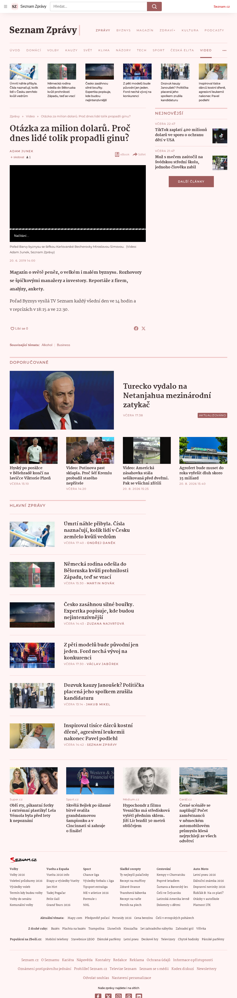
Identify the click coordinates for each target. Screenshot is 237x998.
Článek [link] (18, 178)
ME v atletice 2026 (96, 893)
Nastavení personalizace (131, 978)
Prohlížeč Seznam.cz (90, 969)
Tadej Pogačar (56, 893)
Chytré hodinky (188, 939)
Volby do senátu (20, 899)
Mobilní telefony (56, 939)
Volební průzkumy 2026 (26, 881)
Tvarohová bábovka (133, 893)
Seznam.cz (222, 6)
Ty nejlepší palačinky (134, 875)
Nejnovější (169, 113)
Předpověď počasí (97, 918)
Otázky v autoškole (206, 899)
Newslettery (206, 969)
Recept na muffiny (133, 881)
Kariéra (68, 960)
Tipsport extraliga (95, 887)
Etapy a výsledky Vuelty (63, 881)
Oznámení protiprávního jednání (44, 969)
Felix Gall (53, 899)
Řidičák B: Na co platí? (208, 893)
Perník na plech (130, 905)
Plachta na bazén (74, 928)
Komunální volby (21, 905)
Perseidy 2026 (121, 918)
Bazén (55, 928)
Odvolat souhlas (96, 978)
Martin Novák (101, 583)
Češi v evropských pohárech (175, 918)
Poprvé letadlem (168, 881)
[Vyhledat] (154, 6)
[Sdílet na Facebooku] (136, 328)
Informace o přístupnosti (193, 960)
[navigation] (5, 6)
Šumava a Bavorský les (172, 887)
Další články (191, 181)
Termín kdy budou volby (26, 893)
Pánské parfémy (213, 939)
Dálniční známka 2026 (208, 881)
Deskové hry (149, 939)
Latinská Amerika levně (173, 899)
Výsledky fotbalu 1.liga (98, 881)
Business (63, 345)
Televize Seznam (123, 969)
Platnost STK (202, 905)
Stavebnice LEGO (82, 939)
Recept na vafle (130, 899)
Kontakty (102, 960)
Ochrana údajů (158, 960)
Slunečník (114, 928)
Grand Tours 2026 (58, 905)
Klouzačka (130, 928)
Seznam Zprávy (102, 744)
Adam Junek (22, 151)
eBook (124, 154)
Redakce (120, 960)
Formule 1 (90, 899)
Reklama (137, 960)
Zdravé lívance (130, 887)
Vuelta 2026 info (58, 875)
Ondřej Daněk (101, 543)
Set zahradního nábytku (156, 928)
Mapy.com (75, 918)
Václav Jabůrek (103, 664)
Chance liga (91, 875)
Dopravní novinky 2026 (209, 887)
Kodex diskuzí (183, 969)
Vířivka (201, 928)
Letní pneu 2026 (204, 875)
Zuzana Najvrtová (106, 623)
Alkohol (47, 345)
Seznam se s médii (154, 969)
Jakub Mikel (98, 704)
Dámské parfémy (109, 939)
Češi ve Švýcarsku (169, 893)
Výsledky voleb (20, 887)
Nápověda (85, 960)
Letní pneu (131, 939)
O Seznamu (50, 960)
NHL (86, 905)
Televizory (168, 939)
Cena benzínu (143, 918)
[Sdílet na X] (143, 328)
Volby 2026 (17, 875)
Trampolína (96, 928)
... (224, 48)
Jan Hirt (52, 887)
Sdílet (142, 154)
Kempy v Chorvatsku (171, 875)
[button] (24, 72)
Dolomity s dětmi (168, 905)
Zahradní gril (184, 928)
